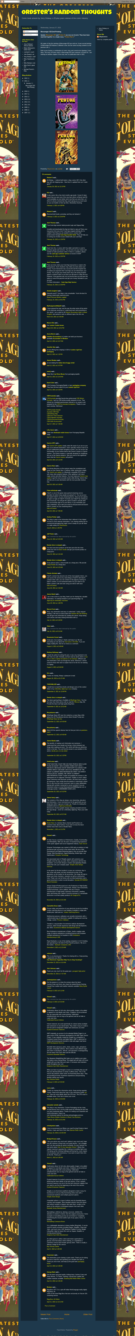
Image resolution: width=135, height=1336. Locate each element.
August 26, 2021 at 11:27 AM (56, 678)
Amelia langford (52, 291)
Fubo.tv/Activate (52, 490)
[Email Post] (66, 169)
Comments (28, 34)
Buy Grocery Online (53, 1246)
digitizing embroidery (65, 806)
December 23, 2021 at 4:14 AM (56, 962)
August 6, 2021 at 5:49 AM (55, 646)
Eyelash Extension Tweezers (56, 1029)
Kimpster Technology (61, 855)
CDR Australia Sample (54, 410)
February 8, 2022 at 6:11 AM (55, 990)
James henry (51, 797)
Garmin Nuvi (51, 466)
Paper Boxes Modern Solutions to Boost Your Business (64, 1117)
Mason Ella (50, 323)
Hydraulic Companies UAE (63, 945)
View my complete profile (104, 39)
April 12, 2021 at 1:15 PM (54, 354)
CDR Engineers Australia (54, 417)
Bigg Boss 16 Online (53, 1299)
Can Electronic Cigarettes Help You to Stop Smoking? (64, 960)
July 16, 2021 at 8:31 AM (54, 631)
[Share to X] (75, 169)
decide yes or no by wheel (59, 751)
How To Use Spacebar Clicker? (67, 1147)
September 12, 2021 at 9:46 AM (56, 734)
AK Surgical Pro (75, 895)
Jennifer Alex (51, 347)
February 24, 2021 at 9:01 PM (56, 300)
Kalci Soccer (83, 843)
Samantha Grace (52, 906)
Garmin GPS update (56, 446)
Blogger (75, 1330)
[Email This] (71, 169)
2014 (26, 96)
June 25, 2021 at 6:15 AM (55, 554)
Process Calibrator (63, 920)
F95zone (76, 702)
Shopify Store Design (53, 1197)
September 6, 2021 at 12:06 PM (56, 691)
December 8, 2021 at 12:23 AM (56, 947)
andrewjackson (52, 980)
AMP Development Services (55, 1043)
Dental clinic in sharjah (54, 545)
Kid (48, 192)
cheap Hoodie (51, 564)
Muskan (49, 1287)
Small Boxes (63, 525)
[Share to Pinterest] (79, 169)
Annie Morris (51, 334)
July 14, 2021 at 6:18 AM (54, 620)
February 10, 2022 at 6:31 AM (56, 1119)
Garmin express (60, 457)
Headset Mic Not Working (79, 613)
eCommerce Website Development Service (67, 927)
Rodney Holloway (52, 652)
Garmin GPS (51, 443)
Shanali (49, 835)
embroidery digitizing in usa (62, 689)
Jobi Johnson (51, 968)
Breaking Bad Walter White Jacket (74, 1278)
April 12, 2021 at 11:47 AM (55, 341)
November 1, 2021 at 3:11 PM (56, 829)
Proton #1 (62, 35)
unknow (49, 953)
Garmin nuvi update (56, 472)
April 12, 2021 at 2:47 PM (54, 365)
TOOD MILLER (51, 684)
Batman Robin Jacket (76, 1130)
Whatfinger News (75, 700)
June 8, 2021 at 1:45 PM (54, 528)
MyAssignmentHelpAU (54, 306)
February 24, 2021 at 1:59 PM (56, 239)
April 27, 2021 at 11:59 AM (55, 437)
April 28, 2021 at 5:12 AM (54, 460)
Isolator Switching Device (71, 912)
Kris (48, 673)
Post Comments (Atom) (56, 1318)
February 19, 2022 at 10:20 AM (56, 1133)
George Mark (51, 1272)
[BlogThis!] (73, 169)
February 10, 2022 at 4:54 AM (56, 1099)
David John (50, 382)
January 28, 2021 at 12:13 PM (56, 186)
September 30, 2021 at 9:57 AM (56, 814)
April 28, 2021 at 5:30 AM (54, 484)
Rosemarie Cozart (53, 637)
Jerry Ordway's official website (28, 45)
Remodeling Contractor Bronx (56, 1221)
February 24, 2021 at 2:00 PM (56, 256)
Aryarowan (50, 1255)
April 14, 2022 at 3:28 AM (54, 1266)
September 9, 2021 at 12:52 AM (56, 706)
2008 (26, 110)
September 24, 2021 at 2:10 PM (56, 755)
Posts (27, 31)
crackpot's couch (29, 52)
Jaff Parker (50, 534)
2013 (26, 99)
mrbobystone (51, 1125)
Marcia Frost (51, 609)
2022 (26, 78)
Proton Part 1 (69, 37)
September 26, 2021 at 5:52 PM (56, 791)
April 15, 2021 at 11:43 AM (55, 376)
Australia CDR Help (53, 412)
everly (49, 371)
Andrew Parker (52, 517)
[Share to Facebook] (77, 169)
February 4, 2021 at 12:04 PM (56, 216)
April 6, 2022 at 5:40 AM (54, 1249)
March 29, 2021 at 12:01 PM (55, 328)
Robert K (50, 177)
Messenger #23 (51, 35)
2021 (26, 81)
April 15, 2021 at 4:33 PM (54, 390)
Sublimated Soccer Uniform (55, 1020)
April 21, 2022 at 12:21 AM (55, 1302)
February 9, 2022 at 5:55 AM (55, 1082)
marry (49, 1088)
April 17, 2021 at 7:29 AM (54, 424)
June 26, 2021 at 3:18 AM (55, 588)
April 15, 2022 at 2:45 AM (54, 1281)
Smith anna (50, 761)
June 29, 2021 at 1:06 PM (55, 603)
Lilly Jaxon (50, 430)
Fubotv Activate (52, 573)
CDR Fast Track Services (55, 415)
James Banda (51, 741)
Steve (49, 626)
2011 (26, 104)
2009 (26, 107)
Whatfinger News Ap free (54, 719)
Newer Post (45, 1314)
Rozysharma (51, 712)
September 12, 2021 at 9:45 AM (56, 721)
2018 (26, 91)
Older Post (87, 1314)
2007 (26, 112)
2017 (26, 94)
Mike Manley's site (29, 63)
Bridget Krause (52, 1139)
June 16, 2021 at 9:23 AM (55, 539)
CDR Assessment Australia (55, 419)
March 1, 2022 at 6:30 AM (55, 1157)
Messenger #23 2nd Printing (30, 86)
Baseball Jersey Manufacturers (56, 1208)
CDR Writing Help (52, 414)
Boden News (51, 823)
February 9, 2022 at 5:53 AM (55, 1002)
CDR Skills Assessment (54, 421)
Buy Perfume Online (53, 1079)
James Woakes (52, 360)
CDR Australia (51, 396)
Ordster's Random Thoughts (67, 13)
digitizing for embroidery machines (57, 600)
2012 (26, 102)
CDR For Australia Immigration (66, 404)
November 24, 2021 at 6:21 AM (56, 900)
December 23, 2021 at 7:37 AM (56, 974)
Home (66, 1314)
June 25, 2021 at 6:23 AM (55, 567)
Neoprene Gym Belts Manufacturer (57, 1066)
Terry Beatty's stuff (29, 56)
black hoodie (63, 549)
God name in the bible (71, 642)
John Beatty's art (29, 54)
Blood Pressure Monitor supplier (56, 297)
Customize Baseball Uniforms (56, 1054)
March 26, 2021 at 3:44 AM (55, 317)
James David (51, 594)
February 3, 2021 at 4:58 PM (55, 205)
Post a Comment (50, 1306)
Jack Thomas (51, 223)
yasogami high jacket (78, 971)
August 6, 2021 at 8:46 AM (55, 667)
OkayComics (103, 36)
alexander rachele (52, 1105)
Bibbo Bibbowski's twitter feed (29, 49)
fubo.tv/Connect (52, 508)
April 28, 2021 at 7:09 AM (54, 511)
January (28, 83)
